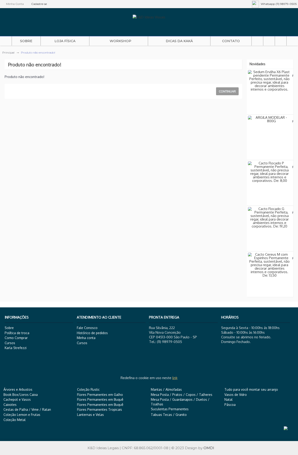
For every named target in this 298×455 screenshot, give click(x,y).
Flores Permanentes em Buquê (100, 399)
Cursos (10, 343)
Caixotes (10, 405)
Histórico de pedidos (92, 333)
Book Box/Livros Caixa (20, 395)
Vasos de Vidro (235, 395)
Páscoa (230, 405)
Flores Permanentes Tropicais (99, 409)
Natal (228, 399)
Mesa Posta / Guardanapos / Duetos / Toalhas (180, 401)
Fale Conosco (87, 328)
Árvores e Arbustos (17, 389)
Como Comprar (16, 338)
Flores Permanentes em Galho (100, 395)
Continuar (227, 91)
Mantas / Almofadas (166, 389)
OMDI (208, 448)
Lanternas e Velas (90, 415)
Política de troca (17, 333)
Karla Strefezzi (16, 348)
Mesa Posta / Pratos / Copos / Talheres (181, 395)
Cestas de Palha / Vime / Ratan (27, 409)
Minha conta (86, 338)
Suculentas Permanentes (170, 409)
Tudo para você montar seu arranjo (251, 389)
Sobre (9, 328)
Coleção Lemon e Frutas (21, 415)
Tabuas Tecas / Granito (169, 415)
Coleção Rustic (88, 389)
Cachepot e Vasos (17, 399)
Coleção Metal (14, 420)
